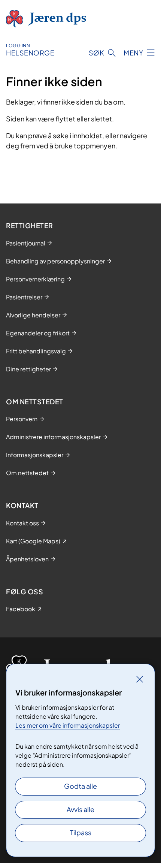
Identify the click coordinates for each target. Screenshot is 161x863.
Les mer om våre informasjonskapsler (67, 725)
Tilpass (80, 832)
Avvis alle (80, 809)
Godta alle (80, 786)
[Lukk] (140, 679)
